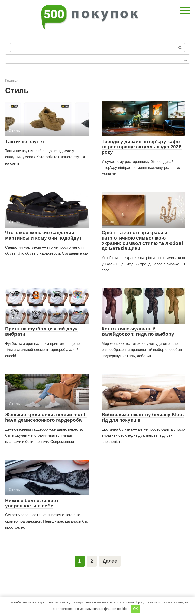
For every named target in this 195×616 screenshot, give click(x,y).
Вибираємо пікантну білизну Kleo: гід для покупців (143, 417)
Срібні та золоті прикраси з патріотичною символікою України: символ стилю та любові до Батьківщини (142, 240)
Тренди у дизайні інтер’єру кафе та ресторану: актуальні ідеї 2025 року (142, 147)
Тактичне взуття (24, 141)
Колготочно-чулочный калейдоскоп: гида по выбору (138, 331)
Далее (110, 561)
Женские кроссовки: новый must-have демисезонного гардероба (46, 417)
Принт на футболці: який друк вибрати (41, 331)
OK (135, 609)
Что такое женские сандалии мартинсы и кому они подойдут (43, 235)
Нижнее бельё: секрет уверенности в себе (31, 503)
